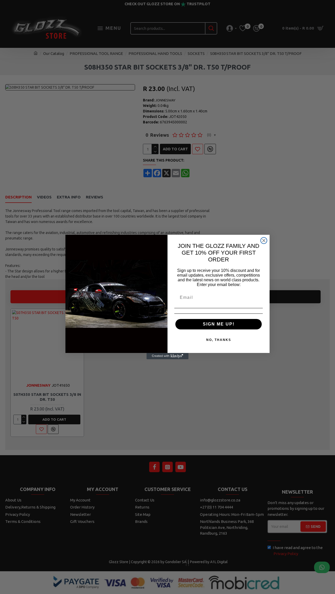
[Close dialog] (264, 240)
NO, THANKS (218, 340)
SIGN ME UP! (218, 324)
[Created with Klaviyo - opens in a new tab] (167, 356)
